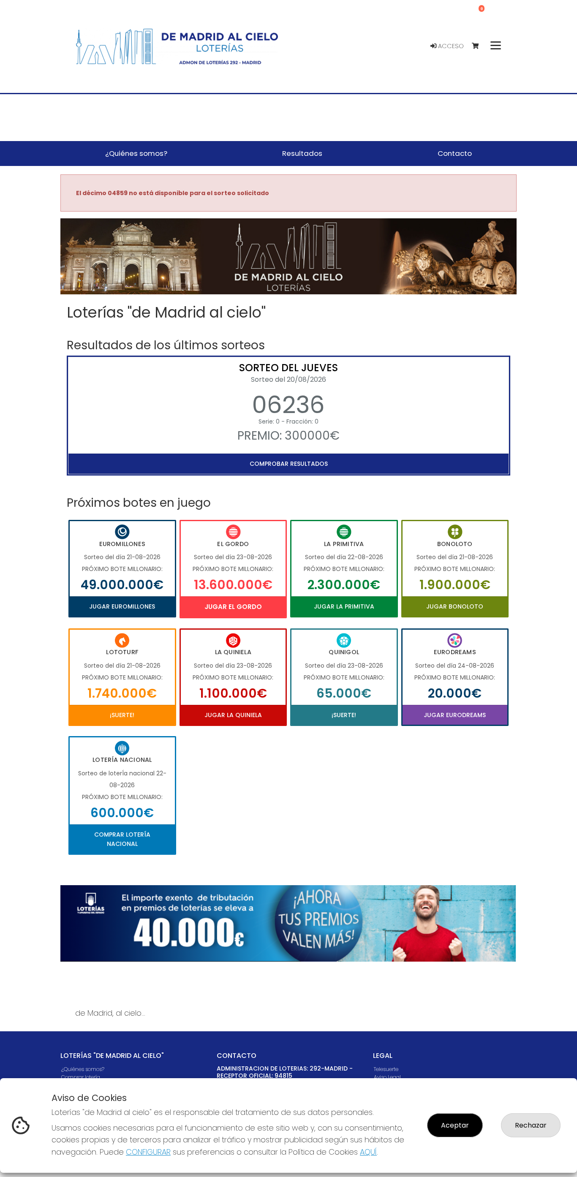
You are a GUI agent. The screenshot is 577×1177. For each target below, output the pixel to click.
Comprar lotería (80, 1077)
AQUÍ (368, 1152)
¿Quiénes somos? (82, 1069)
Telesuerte (386, 1069)
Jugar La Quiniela (233, 715)
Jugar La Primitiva (344, 606)
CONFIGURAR (148, 1152)
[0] (479, 46)
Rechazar (531, 1125)
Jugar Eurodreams (455, 715)
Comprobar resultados (289, 463)
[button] (94, 266)
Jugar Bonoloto (454, 606)
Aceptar (455, 1125)
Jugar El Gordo (233, 606)
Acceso (450, 46)
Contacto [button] (455, 153)
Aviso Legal (387, 1077)
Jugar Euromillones (122, 606)
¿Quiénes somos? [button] (136, 153)
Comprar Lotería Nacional (122, 839)
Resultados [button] (302, 153)
